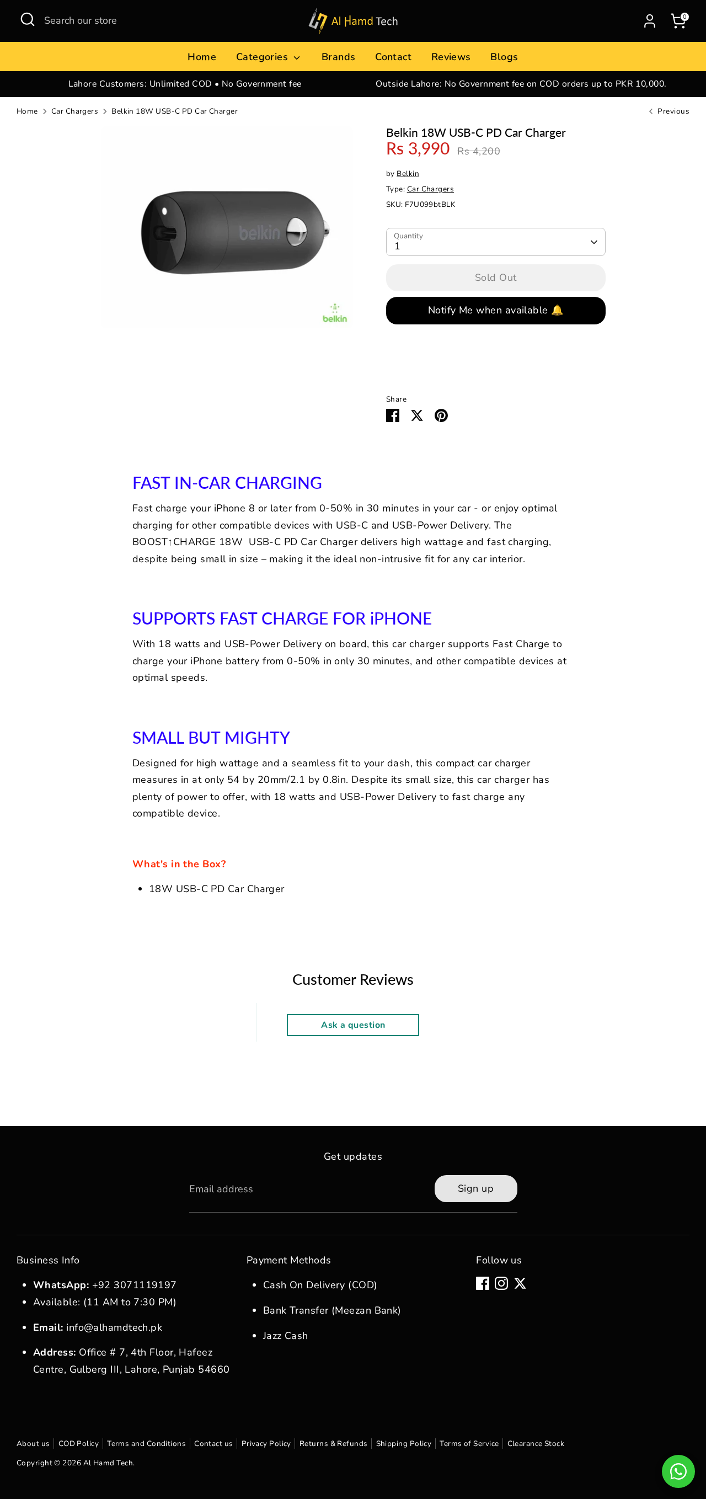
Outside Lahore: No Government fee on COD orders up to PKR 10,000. (521, 84)
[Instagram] (501, 1283)
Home (202, 56)
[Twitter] (520, 1283)
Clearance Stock (536, 1443)
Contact (393, 56)
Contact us (213, 1443)
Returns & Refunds (333, 1443)
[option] (185, 84)
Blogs (504, 56)
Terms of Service (469, 1443)
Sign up (476, 1188)
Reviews (451, 56)
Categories (263, 56)
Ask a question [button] (353, 1025)
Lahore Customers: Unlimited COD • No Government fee (185, 84)
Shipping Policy (404, 1443)
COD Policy (78, 1443)
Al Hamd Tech (108, 1463)
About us (33, 1443)
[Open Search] (28, 19)
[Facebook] (482, 1283)
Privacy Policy (266, 1443)
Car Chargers (74, 111)
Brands (339, 56)
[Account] (650, 21)
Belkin (408, 173)
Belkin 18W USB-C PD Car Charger (174, 111)
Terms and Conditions (146, 1443)
